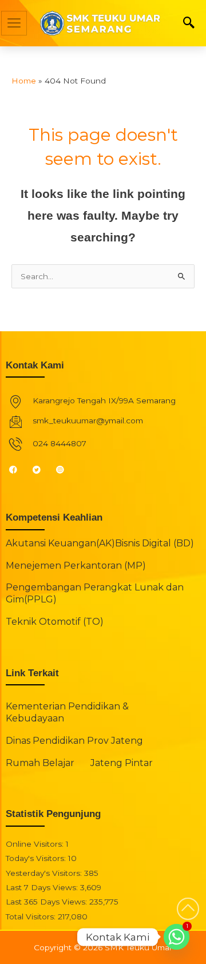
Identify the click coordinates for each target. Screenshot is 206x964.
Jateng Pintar (121, 762)
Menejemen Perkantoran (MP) (76, 565)
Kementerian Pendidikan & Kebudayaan (67, 712)
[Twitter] (41, 469)
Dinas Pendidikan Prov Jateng (74, 740)
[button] (188, 23)
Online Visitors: (36, 843)
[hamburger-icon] (14, 23)
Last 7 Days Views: (43, 887)
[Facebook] (18, 469)
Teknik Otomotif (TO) (55, 621)
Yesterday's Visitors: (45, 873)
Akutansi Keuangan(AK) (60, 543)
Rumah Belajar (40, 762)
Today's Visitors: (37, 858)
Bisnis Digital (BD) (154, 543)
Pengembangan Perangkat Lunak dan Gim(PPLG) (95, 593)
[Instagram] (65, 469)
